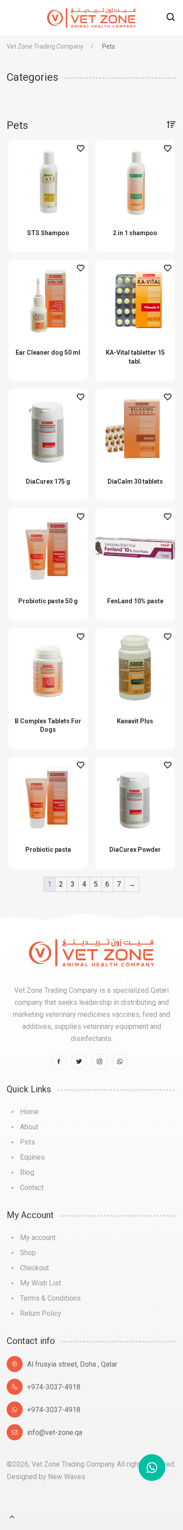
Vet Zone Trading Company (45, 46)
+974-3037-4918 (53, 1387)
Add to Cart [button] (48, 148)
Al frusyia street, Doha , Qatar (72, 1364)
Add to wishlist (80, 148)
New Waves (66, 1476)
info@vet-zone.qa (54, 1432)
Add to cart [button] (135, 516)
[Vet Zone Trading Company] (91, 17)
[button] (171, 18)
